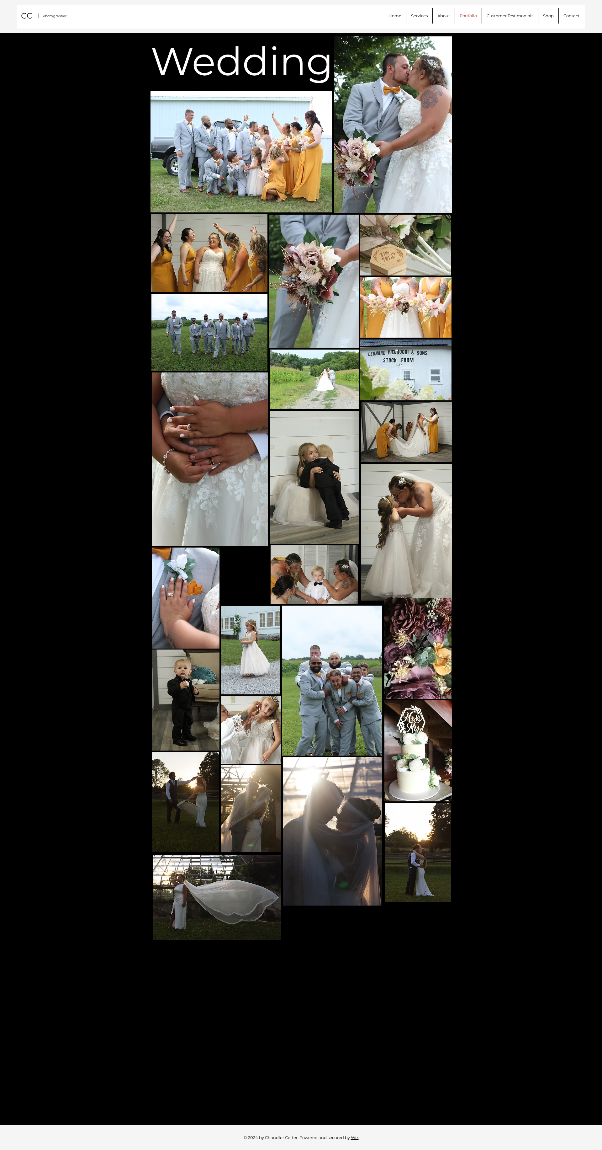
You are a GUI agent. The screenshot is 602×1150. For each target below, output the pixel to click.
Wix (355, 1137)
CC (26, 15)
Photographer (54, 16)
